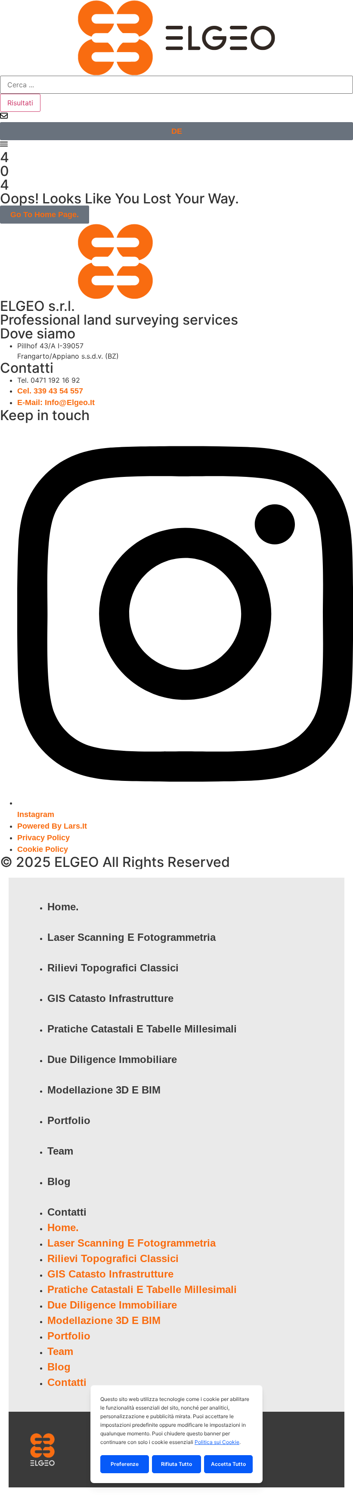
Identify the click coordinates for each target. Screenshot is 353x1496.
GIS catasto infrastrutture (110, 998)
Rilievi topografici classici (113, 968)
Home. (63, 906)
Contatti (67, 1212)
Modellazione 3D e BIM (104, 1090)
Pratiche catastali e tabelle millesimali (142, 1029)
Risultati (20, 102)
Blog (59, 1181)
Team (60, 1151)
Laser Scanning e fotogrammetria (131, 937)
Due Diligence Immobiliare (112, 1059)
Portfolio (68, 1120)
